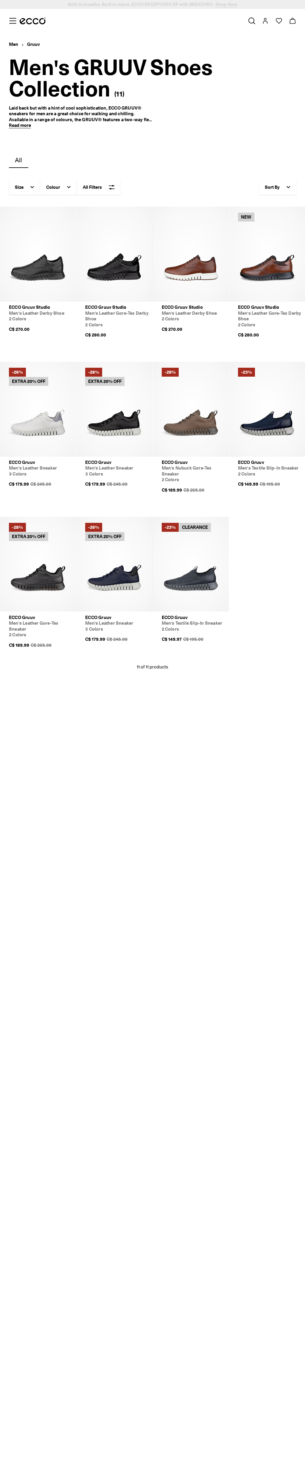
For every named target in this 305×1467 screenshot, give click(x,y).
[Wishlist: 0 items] (278, 21)
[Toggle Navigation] (12, 21)
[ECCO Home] (32, 21)
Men (13, 44)
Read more (20, 125)
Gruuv (33, 44)
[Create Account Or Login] (265, 21)
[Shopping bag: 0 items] (292, 21)
